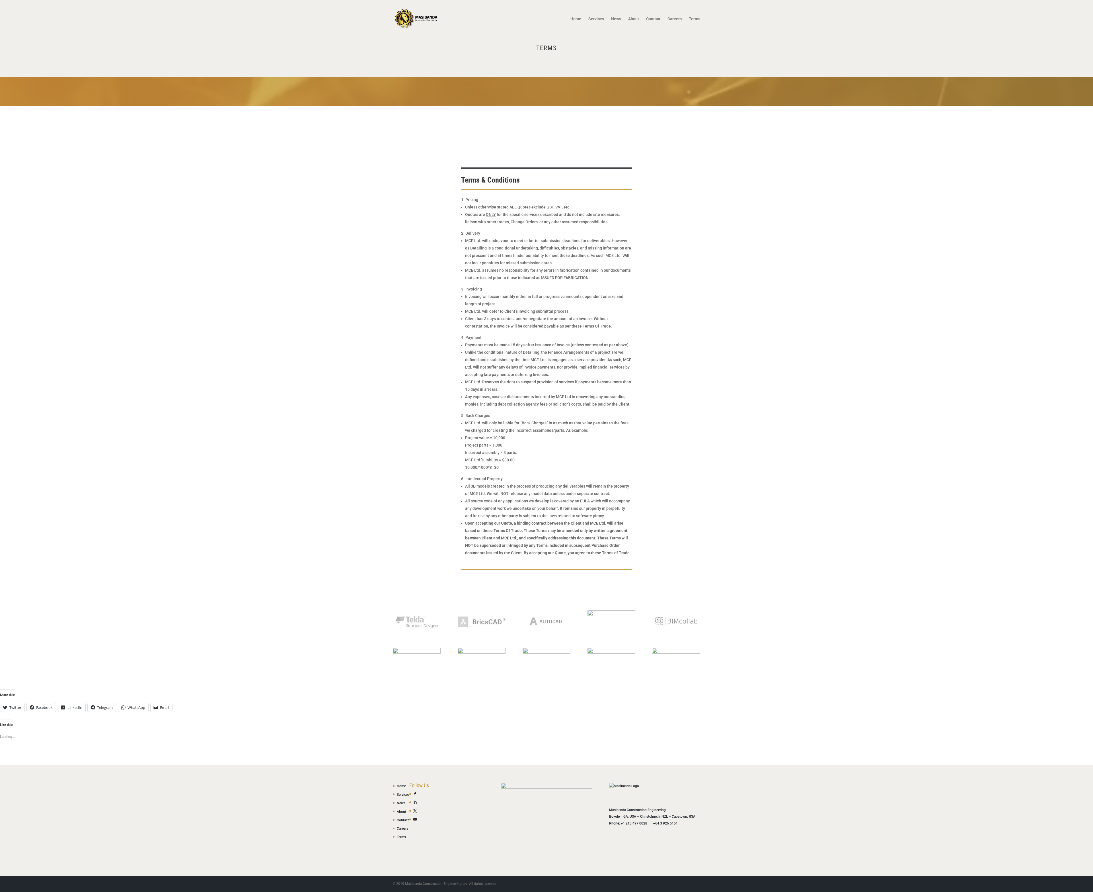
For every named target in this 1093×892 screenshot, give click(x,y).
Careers (674, 19)
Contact (653, 19)
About (633, 19)
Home (575, 19)
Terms (694, 19)
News (616, 19)
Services (596, 19)
